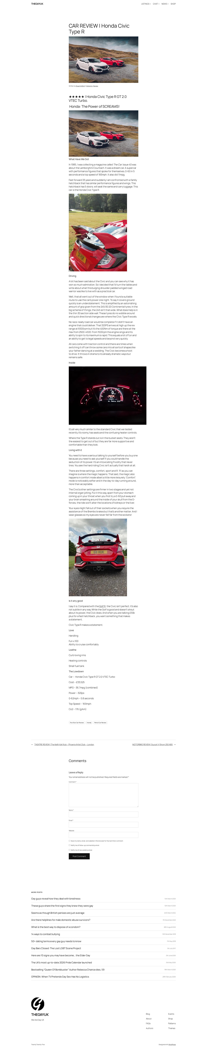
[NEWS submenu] (168, 3)
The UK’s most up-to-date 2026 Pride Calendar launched (61, 962)
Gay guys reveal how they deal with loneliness (55, 898)
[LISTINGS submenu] (150, 3)
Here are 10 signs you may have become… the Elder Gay (60, 955)
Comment (72, 782)
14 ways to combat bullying (45, 934)
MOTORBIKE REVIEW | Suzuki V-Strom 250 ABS (152, 744)
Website (71, 831)
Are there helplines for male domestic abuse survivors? (60, 920)
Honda (89, 723)
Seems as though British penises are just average (57, 913)
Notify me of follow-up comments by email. (85, 845)
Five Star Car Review (77, 723)
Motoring (89, 86)
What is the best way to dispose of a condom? (55, 927)
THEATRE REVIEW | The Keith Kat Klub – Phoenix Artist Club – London (64, 744)
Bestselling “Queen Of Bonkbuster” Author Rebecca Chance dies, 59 (67, 969)
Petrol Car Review (100, 723)
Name (71, 810)
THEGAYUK (37, 3)
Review (95, 86)
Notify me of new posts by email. (81, 850)
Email (71, 820)
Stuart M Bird (80, 86)
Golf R (102, 606)
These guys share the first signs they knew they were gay (62, 905)
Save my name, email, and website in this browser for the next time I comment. (97, 841)
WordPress (172, 1044)
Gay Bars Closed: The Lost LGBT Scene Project (56, 948)
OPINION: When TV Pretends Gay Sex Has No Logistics (60, 976)
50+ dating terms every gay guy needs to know (56, 941)
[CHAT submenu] (159, 3)
